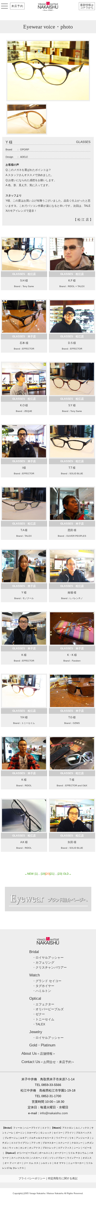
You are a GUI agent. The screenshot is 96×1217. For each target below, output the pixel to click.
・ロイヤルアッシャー (48, 957)
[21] (52, 873)
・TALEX (38, 1024)
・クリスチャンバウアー (49, 967)
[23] (60, 873)
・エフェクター (43, 1004)
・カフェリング (43, 962)
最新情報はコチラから (87, 6)
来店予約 (17, 6)
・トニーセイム (43, 1019)
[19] (43, 873)
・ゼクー (38, 1014)
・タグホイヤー (43, 986)
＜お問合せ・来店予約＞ (48, 1062)
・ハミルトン (41, 991)
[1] (36, 873)
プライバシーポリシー (32, 1178)
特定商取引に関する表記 (62, 1178)
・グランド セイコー (46, 981)
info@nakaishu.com (54, 1113)
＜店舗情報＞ (38, 1053)
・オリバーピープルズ (48, 1009)
